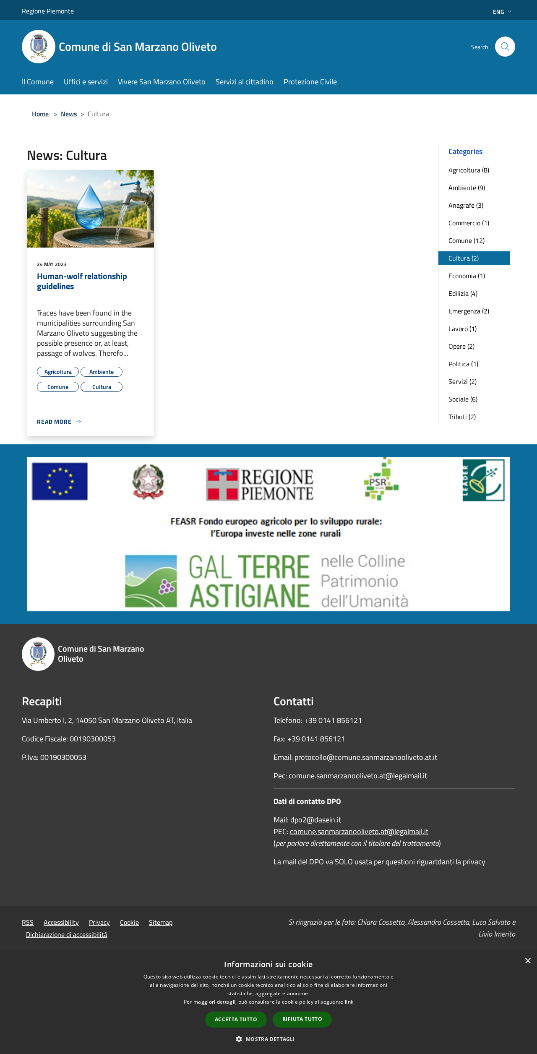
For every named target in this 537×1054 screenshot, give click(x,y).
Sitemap (160, 922)
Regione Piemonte (48, 11)
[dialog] (268, 1003)
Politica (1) (463, 364)
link (349, 1001)
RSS (28, 922)
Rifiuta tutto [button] (302, 1019)
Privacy (99, 922)
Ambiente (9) (466, 188)
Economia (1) (466, 276)
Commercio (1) (468, 223)
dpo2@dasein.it (315, 819)
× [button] (527, 961)
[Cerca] (505, 47)
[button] (268, 1039)
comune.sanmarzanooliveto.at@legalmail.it (359, 831)
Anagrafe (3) (465, 205)
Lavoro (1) (462, 329)
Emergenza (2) (468, 311)
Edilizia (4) (462, 293)
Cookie (129, 922)
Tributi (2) (462, 417)
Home (40, 114)
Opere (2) (461, 346)
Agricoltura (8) (468, 170)
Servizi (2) (462, 381)
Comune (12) (466, 240)
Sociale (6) (462, 399)
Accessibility (61, 922)
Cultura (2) (463, 258)
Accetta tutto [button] (236, 1019)
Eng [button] (498, 11)
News (69, 114)
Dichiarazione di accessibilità (66, 934)
